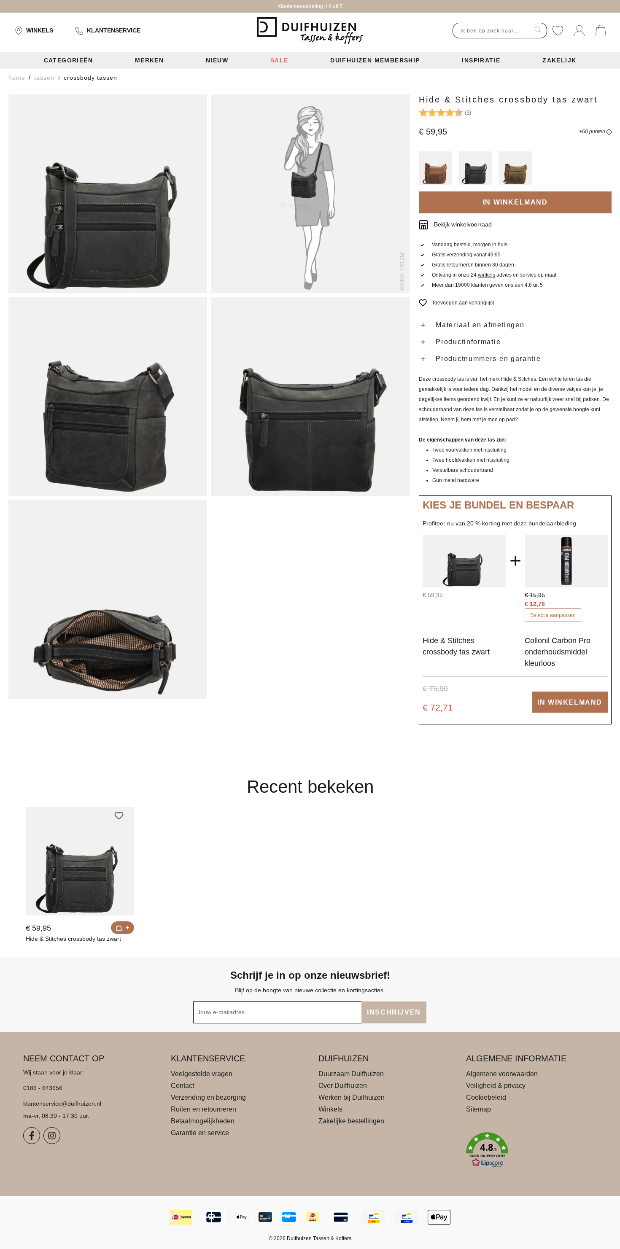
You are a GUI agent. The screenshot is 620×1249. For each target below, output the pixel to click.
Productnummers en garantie (488, 358)
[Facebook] (31, 1135)
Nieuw (217, 60)
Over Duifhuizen (342, 1085)
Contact (182, 1085)
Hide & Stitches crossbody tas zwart (73, 938)
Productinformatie (468, 341)
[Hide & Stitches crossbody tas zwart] (80, 861)
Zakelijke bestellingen (351, 1121)
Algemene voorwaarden (502, 1073)
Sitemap (478, 1109)
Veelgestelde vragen (201, 1073)
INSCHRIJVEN (394, 1012)
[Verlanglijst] (558, 30)
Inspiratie (481, 60)
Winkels (39, 30)
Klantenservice (113, 30)
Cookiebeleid (486, 1097)
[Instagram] (51, 1135)
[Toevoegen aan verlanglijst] (119, 815)
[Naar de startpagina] (310, 30)
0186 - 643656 (42, 1088)
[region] (209, 396)
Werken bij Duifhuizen (351, 1097)
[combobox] (491, 30)
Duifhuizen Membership (375, 60)
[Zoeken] (538, 30)
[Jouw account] (579, 30)
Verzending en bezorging (208, 1097)
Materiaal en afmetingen (480, 324)
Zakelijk (559, 60)
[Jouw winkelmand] (601, 30)
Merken (149, 60)
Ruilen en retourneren (203, 1109)
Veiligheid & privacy (496, 1085)
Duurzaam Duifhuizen (351, 1073)
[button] (531, 1150)
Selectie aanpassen (553, 615)
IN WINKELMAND (515, 202)
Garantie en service (200, 1132)
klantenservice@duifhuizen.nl (62, 1103)
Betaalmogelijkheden (203, 1121)
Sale (279, 60)
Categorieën (68, 60)
